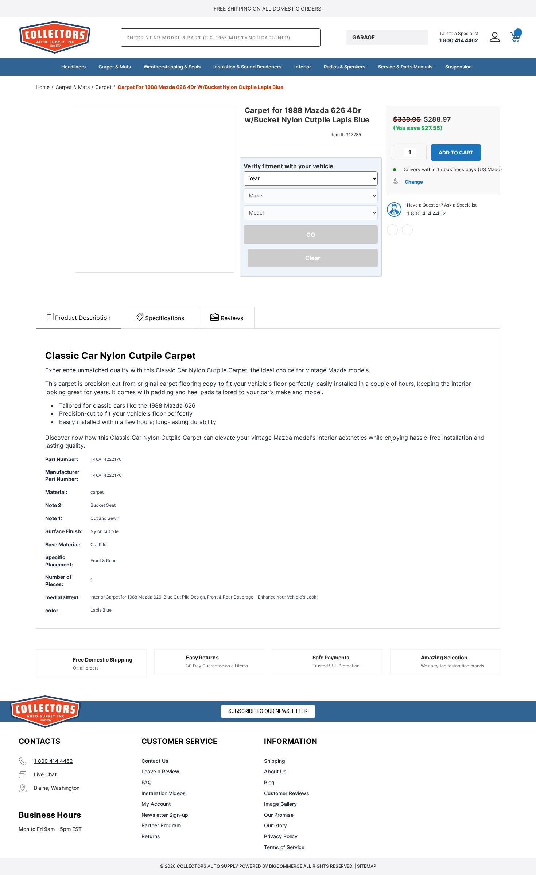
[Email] (407, 229)
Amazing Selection (444, 657)
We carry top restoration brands (452, 665)
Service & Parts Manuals (405, 67)
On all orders (85, 668)
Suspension (458, 67)
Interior (302, 67)
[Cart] (514, 37)
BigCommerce (285, 866)
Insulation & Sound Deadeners (247, 67)
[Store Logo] (45, 711)
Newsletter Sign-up (164, 815)
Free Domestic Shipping (102, 659)
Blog (269, 782)
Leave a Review (160, 771)
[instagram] (416, 741)
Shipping (274, 761)
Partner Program (161, 825)
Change (414, 182)
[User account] (494, 37)
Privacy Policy (281, 836)
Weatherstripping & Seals (172, 67)
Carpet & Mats (114, 67)
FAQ (146, 782)
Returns (150, 836)
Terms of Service (284, 847)
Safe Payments (330, 657)
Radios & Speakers (344, 67)
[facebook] (392, 229)
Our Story (275, 825)
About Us (275, 771)
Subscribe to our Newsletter (268, 711)
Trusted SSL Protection (336, 665)
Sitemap (366, 866)
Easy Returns (202, 657)
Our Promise (279, 815)
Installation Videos (163, 793)
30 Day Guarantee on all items (217, 665)
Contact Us (154, 761)
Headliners (73, 67)
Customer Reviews (286, 793)
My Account (156, 804)
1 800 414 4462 (426, 213)
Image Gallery (280, 804)
